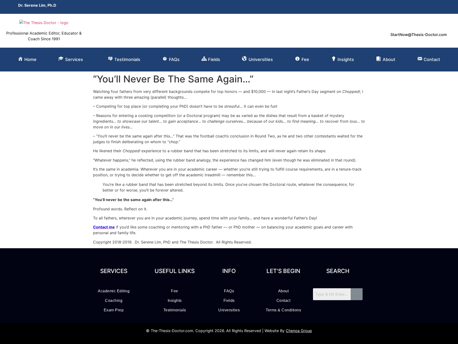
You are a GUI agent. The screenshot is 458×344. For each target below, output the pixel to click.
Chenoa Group (299, 330)
